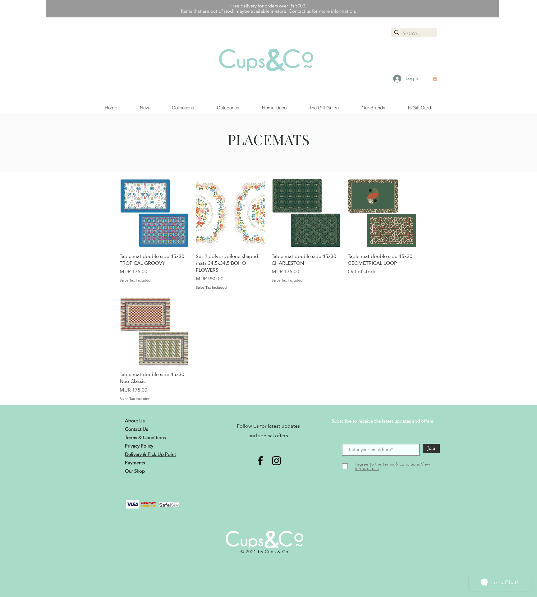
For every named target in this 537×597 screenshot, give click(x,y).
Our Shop (135, 470)
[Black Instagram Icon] (276, 461)
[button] (435, 78)
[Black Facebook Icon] (260, 461)
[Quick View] (155, 213)
